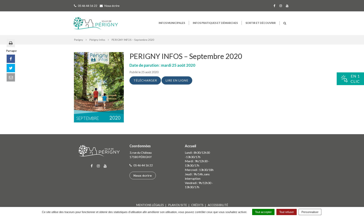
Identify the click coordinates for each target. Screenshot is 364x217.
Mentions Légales (150, 205)
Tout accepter (263, 212)
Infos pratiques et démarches (215, 22)
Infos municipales (172, 22)
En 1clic (355, 79)
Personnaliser (309, 212)
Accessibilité (218, 205)
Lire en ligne (177, 80)
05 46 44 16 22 (143, 165)
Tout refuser (286, 212)
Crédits (197, 205)
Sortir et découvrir (261, 22)
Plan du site (177, 205)
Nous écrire (142, 175)
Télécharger (145, 80)
